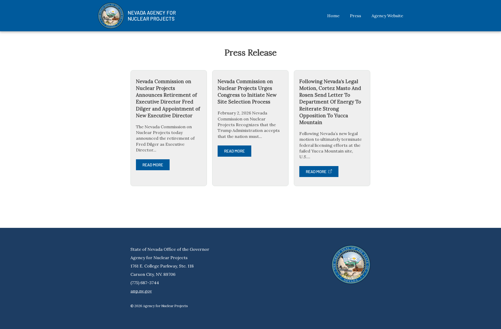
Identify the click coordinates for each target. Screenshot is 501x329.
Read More (152, 164)
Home (333, 15)
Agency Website (387, 15)
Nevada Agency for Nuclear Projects (152, 16)
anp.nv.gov (141, 291)
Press (355, 15)
